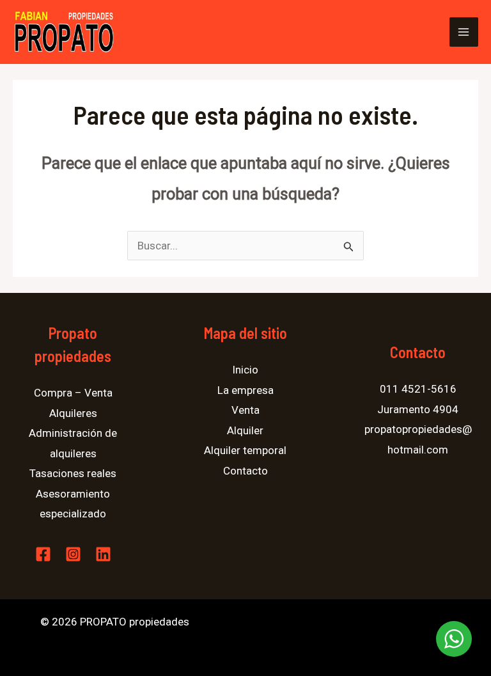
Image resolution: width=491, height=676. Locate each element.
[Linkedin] (103, 554)
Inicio (245, 369)
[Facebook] (43, 554)
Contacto (245, 470)
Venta (245, 410)
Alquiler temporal (245, 450)
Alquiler (245, 430)
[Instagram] (73, 554)
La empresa (245, 390)
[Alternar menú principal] (464, 32)
